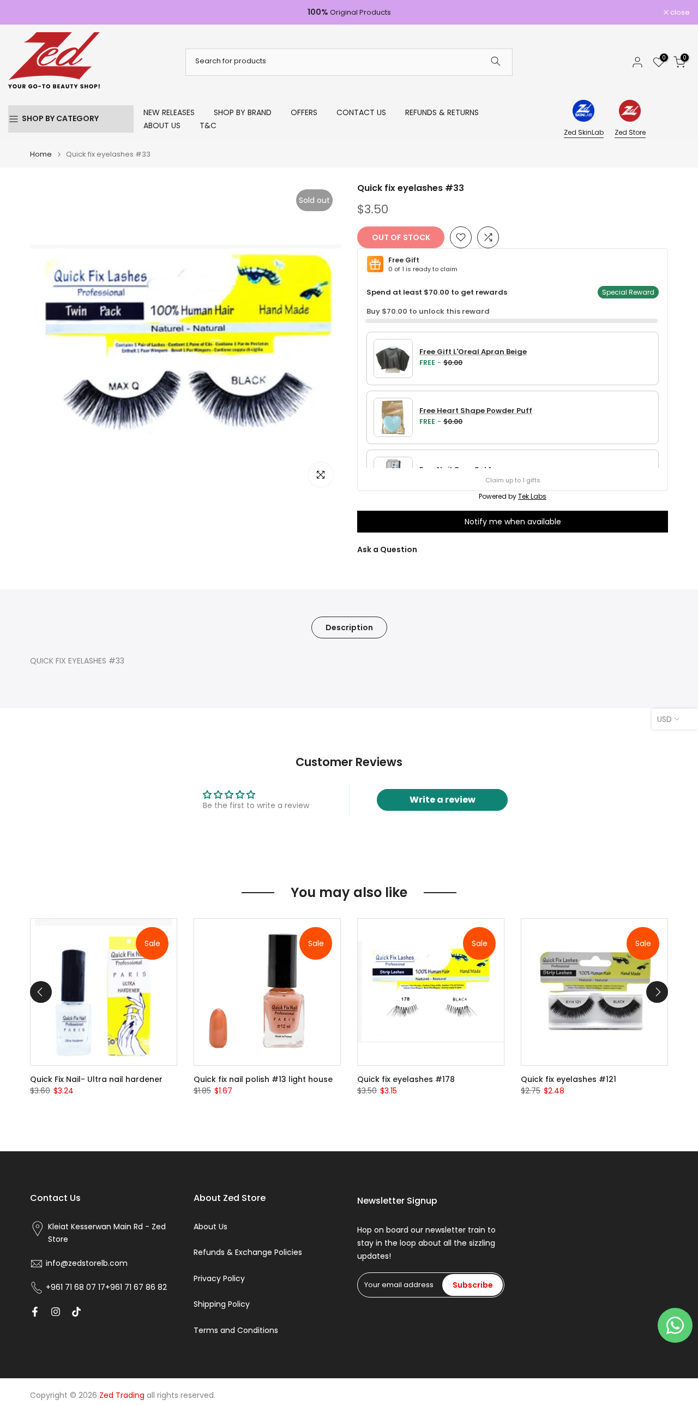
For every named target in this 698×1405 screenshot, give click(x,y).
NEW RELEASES (169, 112)
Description (349, 626)
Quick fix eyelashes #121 (568, 1079)
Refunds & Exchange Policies (248, 1252)
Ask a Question (387, 549)
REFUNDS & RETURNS (442, 112)
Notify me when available (513, 521)
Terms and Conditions (236, 1330)
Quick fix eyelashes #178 (406, 1079)
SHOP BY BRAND (243, 112)
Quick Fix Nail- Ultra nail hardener (96, 1079)
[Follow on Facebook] (35, 1311)
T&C (208, 125)
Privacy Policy (219, 1279)
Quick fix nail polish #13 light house (263, 1079)
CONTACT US (361, 112)
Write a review (443, 799)
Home (41, 154)
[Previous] (41, 992)
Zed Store (630, 132)
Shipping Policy (222, 1304)
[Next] (657, 992)
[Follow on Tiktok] (76, 1311)
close (23, 12)
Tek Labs (532, 496)
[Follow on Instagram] (56, 1311)
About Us (210, 1227)
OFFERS (304, 112)
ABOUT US (161, 125)
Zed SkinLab (584, 132)
